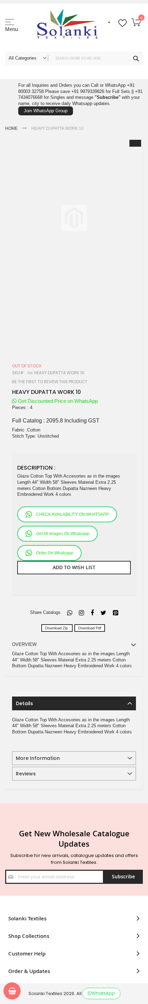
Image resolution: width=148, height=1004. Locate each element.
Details (24, 703)
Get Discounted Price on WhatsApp (57, 401)
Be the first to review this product (49, 382)
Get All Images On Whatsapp (62, 533)
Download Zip (57, 628)
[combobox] (74, 58)
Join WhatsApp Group (45, 110)
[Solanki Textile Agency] (67, 25)
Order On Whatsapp (54, 553)
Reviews (26, 773)
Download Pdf (89, 628)
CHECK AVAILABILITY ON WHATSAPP (72, 514)
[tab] (74, 703)
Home (11, 128)
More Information (38, 758)
